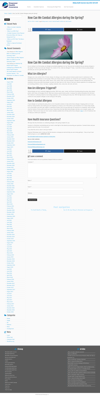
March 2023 (10, 157)
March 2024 (10, 133)
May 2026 (9, 88)
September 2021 (11, 192)
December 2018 (10, 259)
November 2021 (11, 187)
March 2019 (10, 253)
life (7, 322)
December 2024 (10, 114)
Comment (31, 162)
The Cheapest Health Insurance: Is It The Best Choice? (79, 368)
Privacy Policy (7, 379)
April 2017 (9, 299)
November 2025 (11, 96)
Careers (6, 361)
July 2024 (9, 124)
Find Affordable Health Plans (11, 368)
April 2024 (9, 130)
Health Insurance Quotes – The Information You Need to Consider (15, 73)
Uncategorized (10, 328)
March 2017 (10, 301)
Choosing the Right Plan (54, 7)
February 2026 (10, 94)
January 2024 (10, 137)
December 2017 (10, 283)
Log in (8, 335)
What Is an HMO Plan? (13, 31)
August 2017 (10, 291)
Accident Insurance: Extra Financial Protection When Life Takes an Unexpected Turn (15, 35)
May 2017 (9, 297)
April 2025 (9, 108)
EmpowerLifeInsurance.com (34, 141)
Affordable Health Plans (10, 353)
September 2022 (11, 169)
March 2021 (10, 204)
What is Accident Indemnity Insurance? (76, 352)
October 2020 (10, 214)
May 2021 (9, 200)
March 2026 (10, 92)
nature (50, 21)
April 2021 (9, 202)
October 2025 (10, 98)
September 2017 (11, 289)
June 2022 (9, 175)
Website (30, 193)
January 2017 (10, 306)
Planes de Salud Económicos (11, 377)
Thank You (7, 386)
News (8, 326)
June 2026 (9, 86)
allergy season (45, 21)
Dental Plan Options (9, 364)
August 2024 (10, 122)
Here (81, 111)
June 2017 (9, 295)
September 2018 (11, 265)
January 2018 (10, 281)
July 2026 (9, 84)
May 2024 (9, 128)
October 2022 (10, 167)
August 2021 (10, 194)
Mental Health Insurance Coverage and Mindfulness (78, 363)
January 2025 (10, 112)
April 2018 (9, 275)
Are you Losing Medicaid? (10, 357)
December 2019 (10, 234)
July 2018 (9, 269)
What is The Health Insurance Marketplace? (77, 382)
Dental (8, 318)
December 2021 (10, 185)
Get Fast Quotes (68, 7)
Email (29, 187)
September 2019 (11, 240)
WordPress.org (10, 341)
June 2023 (9, 151)
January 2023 (10, 161)
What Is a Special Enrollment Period (75, 361)
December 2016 (10, 308)
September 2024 (11, 120)
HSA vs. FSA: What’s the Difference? (75, 380)
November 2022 (11, 165)
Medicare (9, 324)
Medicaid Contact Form (9, 375)
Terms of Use (7, 384)
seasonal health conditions (58, 21)
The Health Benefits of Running (37, 210)
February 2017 (10, 303)
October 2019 (10, 238)
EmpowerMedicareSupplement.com (36, 144)
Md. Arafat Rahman (11, 71)
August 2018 (10, 267)
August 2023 (10, 147)
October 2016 (10, 312)
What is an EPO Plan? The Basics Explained (77, 359)
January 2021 (10, 208)
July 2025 (9, 104)
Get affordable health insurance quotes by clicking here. (41, 136)
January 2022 (10, 183)
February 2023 (10, 159)
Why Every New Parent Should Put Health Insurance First (79, 385)
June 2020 (9, 222)
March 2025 (10, 110)
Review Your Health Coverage (11, 382)
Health (10, 13)
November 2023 (11, 141)
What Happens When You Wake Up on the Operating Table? (15, 53)
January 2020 (10, 232)
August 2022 (10, 171)
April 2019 (9, 251)
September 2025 (11, 100)
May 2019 (9, 249)
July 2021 (9, 196)
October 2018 (10, 263)
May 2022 (9, 177)
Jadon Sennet (68, 21)
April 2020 (9, 226)
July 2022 (9, 173)
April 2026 (9, 90)
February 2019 (10, 255)
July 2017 (9, 293)
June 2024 (9, 126)
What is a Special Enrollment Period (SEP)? (76, 378)
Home (29, 7)
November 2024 (11, 116)
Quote (6, 380)
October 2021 (10, 190)
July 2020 (9, 220)
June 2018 (9, 271)
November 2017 (11, 285)
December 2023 (10, 139)
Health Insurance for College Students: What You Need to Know (81, 366)
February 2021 (10, 206)
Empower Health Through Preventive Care (76, 376)
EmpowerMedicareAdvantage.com (36, 147)
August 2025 (10, 102)
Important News (8, 373)
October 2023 (10, 143)
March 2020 (10, 228)
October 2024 (10, 118)
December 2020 (10, 210)
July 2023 (9, 149)
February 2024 (10, 135)
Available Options (39, 7)
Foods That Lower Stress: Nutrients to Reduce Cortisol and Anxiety (81, 372)
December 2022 (10, 163)
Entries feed (10, 337)
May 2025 (9, 106)
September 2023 (11, 145)
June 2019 (9, 246)
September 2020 (11, 216)
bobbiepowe (10, 67)
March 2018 (10, 277)
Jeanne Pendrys (11, 57)
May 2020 (9, 224)
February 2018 (10, 279)
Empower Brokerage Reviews (11, 366)
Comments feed (10, 339)
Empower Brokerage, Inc (44, 394)
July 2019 (9, 244)
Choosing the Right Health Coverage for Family (77, 383)
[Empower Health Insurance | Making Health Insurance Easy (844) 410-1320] (11, 5)
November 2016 (11, 310)
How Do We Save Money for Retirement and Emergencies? (78, 210)
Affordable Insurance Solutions (11, 355)
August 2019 (10, 242)
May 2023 (9, 153)
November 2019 (11, 236)
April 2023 (9, 155)
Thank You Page (8, 389)
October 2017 (10, 287)
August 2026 (10, 82)
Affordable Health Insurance (11, 352)
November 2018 (11, 261)
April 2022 (9, 179)
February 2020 (10, 230)
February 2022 (10, 181)
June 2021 (9, 198)
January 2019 (10, 257)
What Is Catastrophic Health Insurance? (76, 374)
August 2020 (10, 218)
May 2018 (9, 273)
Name (30, 180)
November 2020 (11, 212)
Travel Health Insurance (73, 365)
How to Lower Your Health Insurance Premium (77, 370)
